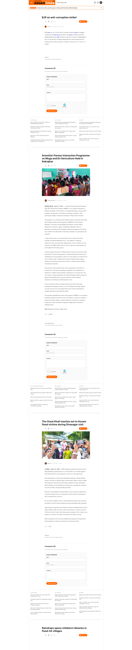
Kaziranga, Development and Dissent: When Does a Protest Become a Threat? (41, 127)
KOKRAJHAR (49, 206)
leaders (49, 32)
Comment (48, 92)
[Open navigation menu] (31, 2)
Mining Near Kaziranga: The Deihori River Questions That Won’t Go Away (41, 131)
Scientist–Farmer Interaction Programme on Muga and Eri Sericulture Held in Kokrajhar (57, 8)
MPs (58, 37)
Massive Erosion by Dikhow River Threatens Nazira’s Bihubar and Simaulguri (65, 131)
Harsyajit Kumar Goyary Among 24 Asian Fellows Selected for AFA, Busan (65, 140)
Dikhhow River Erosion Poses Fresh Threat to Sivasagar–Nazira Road (39, 604)
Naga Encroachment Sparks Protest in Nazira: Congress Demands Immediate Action (66, 136)
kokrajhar (50, 314)
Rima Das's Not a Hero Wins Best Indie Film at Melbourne (40, 136)
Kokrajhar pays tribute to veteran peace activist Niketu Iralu (89, 134)
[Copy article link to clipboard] (54, 21)
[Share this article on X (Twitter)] (51, 21)
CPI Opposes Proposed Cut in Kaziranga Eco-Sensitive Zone (41, 600)
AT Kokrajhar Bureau (51, 200)
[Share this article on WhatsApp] (46, 21)
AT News (49, 26)
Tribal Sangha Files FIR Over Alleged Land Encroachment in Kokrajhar (39, 405)
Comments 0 (84, 21)
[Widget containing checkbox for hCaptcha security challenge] (56, 105)
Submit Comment (52, 110)
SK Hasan (49, 463)
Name (47, 79)
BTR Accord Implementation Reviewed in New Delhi (41, 397)
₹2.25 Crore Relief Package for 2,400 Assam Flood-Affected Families (41, 613)
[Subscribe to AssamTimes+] (101, 2)
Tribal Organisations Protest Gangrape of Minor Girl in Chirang (41, 393)
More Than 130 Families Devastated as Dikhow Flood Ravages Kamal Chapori (41, 608)
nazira (50, 526)
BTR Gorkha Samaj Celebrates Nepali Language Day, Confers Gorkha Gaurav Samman (65, 123)
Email (50, 85)
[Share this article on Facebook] (49, 21)
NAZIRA (47, 469)
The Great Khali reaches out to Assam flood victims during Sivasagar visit (89, 127)
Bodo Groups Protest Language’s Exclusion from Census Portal (42, 400)
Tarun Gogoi (56, 34)
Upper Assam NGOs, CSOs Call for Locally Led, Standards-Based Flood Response (40, 123)
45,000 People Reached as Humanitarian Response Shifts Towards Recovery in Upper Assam (42, 140)
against (75, 32)
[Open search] (98, 2)
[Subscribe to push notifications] (95, 2)
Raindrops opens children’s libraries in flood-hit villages (90, 131)
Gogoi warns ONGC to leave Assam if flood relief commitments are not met (89, 139)
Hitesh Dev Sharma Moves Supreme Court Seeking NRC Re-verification (66, 127)
